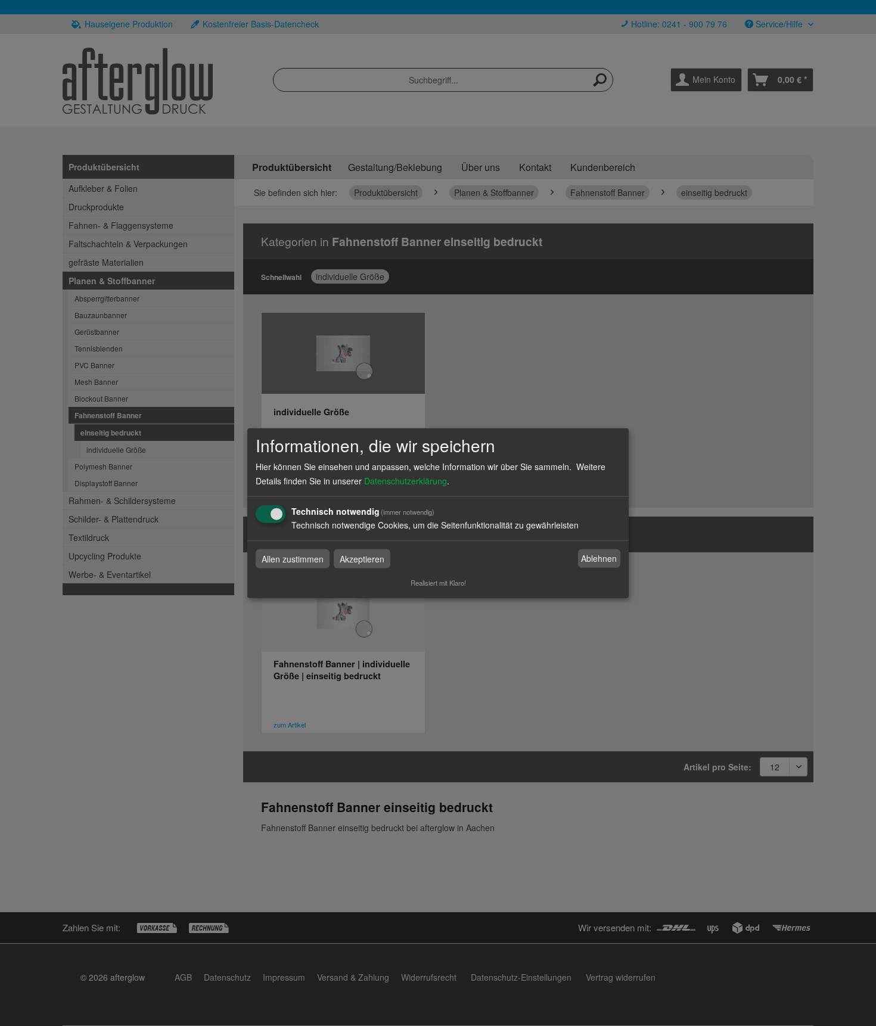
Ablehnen (599, 558)
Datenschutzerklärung (405, 480)
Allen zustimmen (293, 558)
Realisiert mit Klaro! (438, 582)
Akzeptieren (362, 558)
